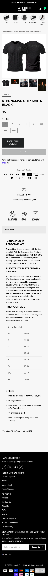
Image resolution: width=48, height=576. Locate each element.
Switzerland (7, 485)
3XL (6, 131)
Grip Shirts (17, 31)
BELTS (6, 22)
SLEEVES (15, 22)
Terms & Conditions (10, 523)
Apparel (10, 31)
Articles (5, 498)
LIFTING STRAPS (42, 23)
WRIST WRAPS (33, 22)
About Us (5, 506)
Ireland (4, 481)
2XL (42, 125)
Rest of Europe (8, 489)
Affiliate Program (9, 518)
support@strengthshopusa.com (20, 462)
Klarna (4, 514)
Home (4, 31)
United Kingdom (8, 477)
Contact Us (6, 502)
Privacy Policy (7, 527)
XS (6, 125)
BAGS (24, 22)
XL (35, 125)
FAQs (4, 510)
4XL (15, 131)
